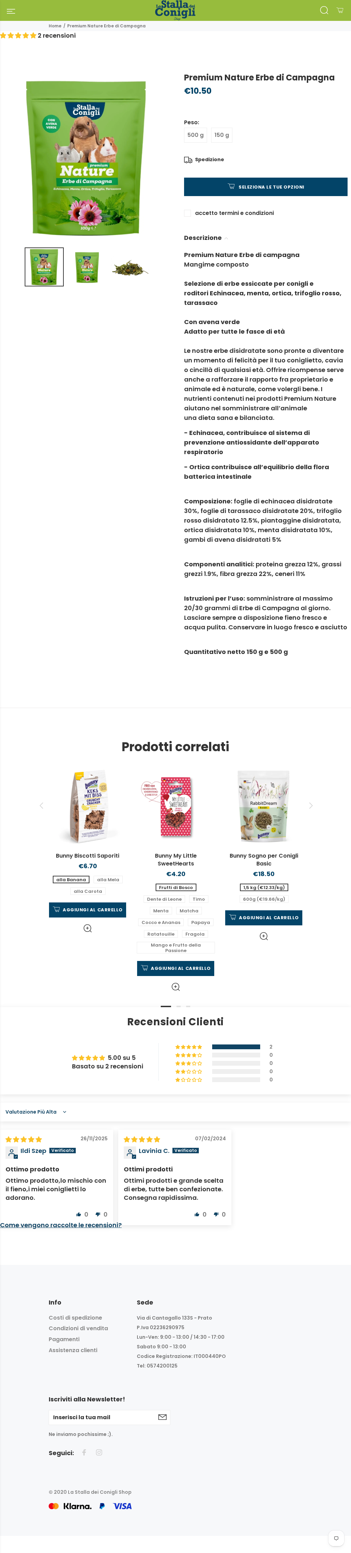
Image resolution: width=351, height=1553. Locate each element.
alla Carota (88, 891)
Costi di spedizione (75, 1318)
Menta (161, 911)
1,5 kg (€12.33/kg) (264, 887)
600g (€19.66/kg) (264, 899)
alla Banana (71, 879)
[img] (23, 1139)
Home (55, 26)
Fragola (195, 934)
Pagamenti (64, 1339)
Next (309, 805)
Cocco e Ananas (161, 922)
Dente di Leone (164, 899)
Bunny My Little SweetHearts (176, 860)
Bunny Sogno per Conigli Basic (264, 860)
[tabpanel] (88, 844)
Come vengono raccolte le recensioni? (61, 1225)
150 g (222, 135)
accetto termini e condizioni (234, 213)
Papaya (200, 922)
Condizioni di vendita (78, 1328)
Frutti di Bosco (176, 887)
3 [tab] (188, 1006)
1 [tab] (166, 1006)
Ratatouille (160, 934)
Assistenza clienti (73, 1350)
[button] (19, 35)
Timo (199, 899)
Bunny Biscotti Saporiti (87, 856)
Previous (41, 805)
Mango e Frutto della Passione (176, 947)
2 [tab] (179, 1006)
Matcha (189, 911)
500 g (195, 135)
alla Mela (108, 879)
